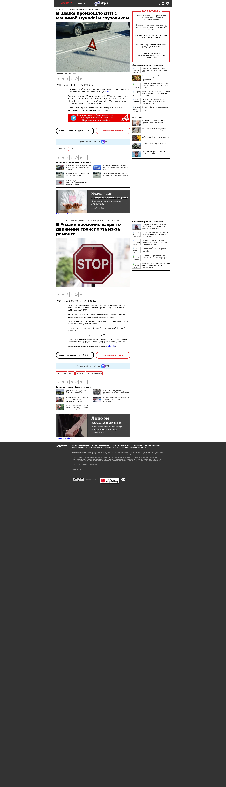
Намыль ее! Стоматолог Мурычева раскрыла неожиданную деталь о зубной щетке (155, 234)
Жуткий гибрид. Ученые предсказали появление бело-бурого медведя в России (156, 109)
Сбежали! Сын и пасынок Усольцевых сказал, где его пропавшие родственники (156, 265)
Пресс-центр (137, 445)
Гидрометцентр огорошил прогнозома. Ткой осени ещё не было (155, 136)
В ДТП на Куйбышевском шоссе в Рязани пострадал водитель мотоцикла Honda (78, 182)
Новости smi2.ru (64, 214)
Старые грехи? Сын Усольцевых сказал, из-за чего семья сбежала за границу (155, 250)
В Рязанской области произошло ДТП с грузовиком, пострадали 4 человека (78, 167)
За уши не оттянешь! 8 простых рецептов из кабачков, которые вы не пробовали (156, 78)
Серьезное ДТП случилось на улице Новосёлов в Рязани (151, 36)
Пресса (109, 92)
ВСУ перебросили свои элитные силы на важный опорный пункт (154, 129)
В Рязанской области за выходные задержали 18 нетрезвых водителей (116, 399)
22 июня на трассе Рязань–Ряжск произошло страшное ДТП (78, 174)
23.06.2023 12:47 (61, 9)
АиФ (74, 73)
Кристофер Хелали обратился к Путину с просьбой (153, 152)
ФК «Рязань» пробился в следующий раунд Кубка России (151, 46)
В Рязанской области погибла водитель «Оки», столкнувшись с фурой (115, 167)
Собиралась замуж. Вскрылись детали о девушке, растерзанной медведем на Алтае (154, 242)
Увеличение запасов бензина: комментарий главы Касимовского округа (77, 399)
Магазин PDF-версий (152, 445)
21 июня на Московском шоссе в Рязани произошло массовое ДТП (116, 174)
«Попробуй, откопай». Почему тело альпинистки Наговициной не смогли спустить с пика (155, 226)
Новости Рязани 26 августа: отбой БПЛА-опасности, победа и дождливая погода (151, 18)
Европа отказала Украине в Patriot (154, 144)
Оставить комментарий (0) (113, 131)
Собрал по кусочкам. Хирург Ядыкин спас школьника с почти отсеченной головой (156, 93)
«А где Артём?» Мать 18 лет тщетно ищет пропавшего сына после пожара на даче (155, 101)
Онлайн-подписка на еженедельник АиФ (87, 447)
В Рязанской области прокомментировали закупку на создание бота (151, 55)
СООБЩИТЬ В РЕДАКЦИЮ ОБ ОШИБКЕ (134, 447)
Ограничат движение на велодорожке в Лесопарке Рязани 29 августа (116, 392)
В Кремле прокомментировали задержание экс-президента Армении (153, 122)
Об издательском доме (121, 445)
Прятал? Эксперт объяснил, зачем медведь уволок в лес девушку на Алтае (154, 257)
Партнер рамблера (91, 479)
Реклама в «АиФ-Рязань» (101, 445)
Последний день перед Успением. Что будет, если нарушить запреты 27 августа (151, 27)
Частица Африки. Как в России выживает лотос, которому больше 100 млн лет (155, 70)
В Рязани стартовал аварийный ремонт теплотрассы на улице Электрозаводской (77, 407)
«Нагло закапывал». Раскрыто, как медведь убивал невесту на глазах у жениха (155, 85)
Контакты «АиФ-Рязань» (80, 445)
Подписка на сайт (111, 447)
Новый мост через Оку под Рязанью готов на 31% (76, 391)
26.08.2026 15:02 (61, 221)
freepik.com (60, 289)
